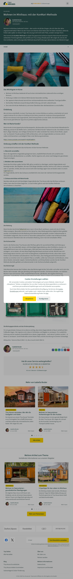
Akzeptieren (29, 299)
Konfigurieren (43, 299)
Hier (47, 293)
